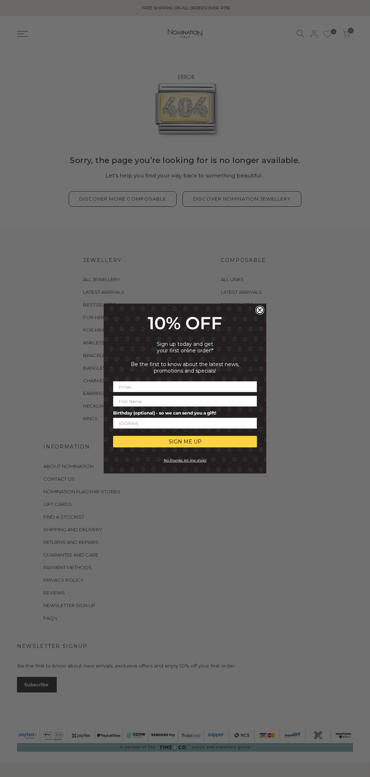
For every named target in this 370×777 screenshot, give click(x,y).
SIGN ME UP (185, 441)
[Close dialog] (259, 310)
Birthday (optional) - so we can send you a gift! (164, 413)
